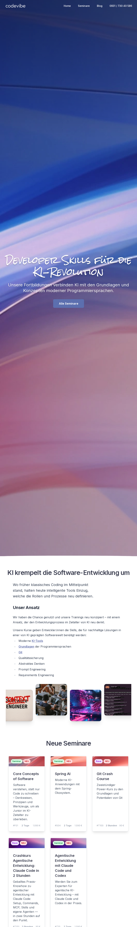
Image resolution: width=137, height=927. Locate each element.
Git (20, 652)
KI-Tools (37, 641)
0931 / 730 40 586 (121, 5)
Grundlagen (26, 646)
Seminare (84, 5)
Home (67, 5)
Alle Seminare (68, 303)
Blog (99, 5)
